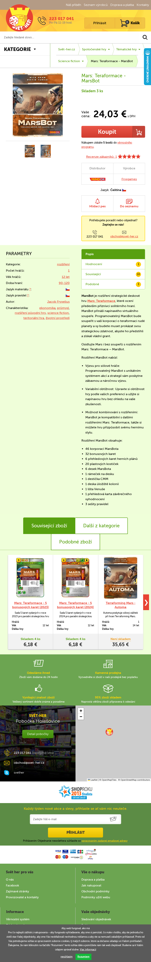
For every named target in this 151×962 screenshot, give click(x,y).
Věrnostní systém (17, 919)
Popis (90, 254)
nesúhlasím (67, 956)
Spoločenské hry (94, 49)
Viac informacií (88, 949)
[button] (109, 732)
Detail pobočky (38, 734)
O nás (10, 879)
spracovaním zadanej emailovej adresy (105, 840)
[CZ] (68, 289)
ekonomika (47, 308)
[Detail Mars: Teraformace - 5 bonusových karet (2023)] (30, 578)
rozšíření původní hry (30, 313)
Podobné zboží (75, 542)
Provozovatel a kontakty (22, 897)
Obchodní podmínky (95, 891)
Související (113, 274)
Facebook (12, 885)
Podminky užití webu (95, 897)
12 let (66, 277)
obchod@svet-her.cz (124, 236)
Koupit (107, 131)
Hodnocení (112, 264)
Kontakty (143, 5)
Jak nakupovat (91, 885)
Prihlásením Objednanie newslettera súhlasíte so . (75, 840)
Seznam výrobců (96, 5)
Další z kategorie (101, 526)
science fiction (58, 313)
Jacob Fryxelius (58, 301)
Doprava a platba (122, 5)
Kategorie (17, 49)
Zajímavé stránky (17, 891)
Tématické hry (126, 49)
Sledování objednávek (96, 919)
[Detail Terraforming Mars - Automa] (120, 578)
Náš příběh (73, 5)
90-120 (64, 283)
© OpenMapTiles (107, 780)
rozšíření (63, 264)
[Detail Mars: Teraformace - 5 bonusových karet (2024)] (75, 578)
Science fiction (69, 61)
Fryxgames (129, 179)
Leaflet (94, 780)
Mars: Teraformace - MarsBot (112, 61)
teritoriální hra (33, 318)
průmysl (63, 308)
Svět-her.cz (66, 49)
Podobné (112, 284)
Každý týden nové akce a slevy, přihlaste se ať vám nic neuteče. (75, 808)
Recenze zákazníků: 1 (101, 157)
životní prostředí (58, 318)
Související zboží (49, 526)
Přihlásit (99, 23)
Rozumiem (83, 956)
